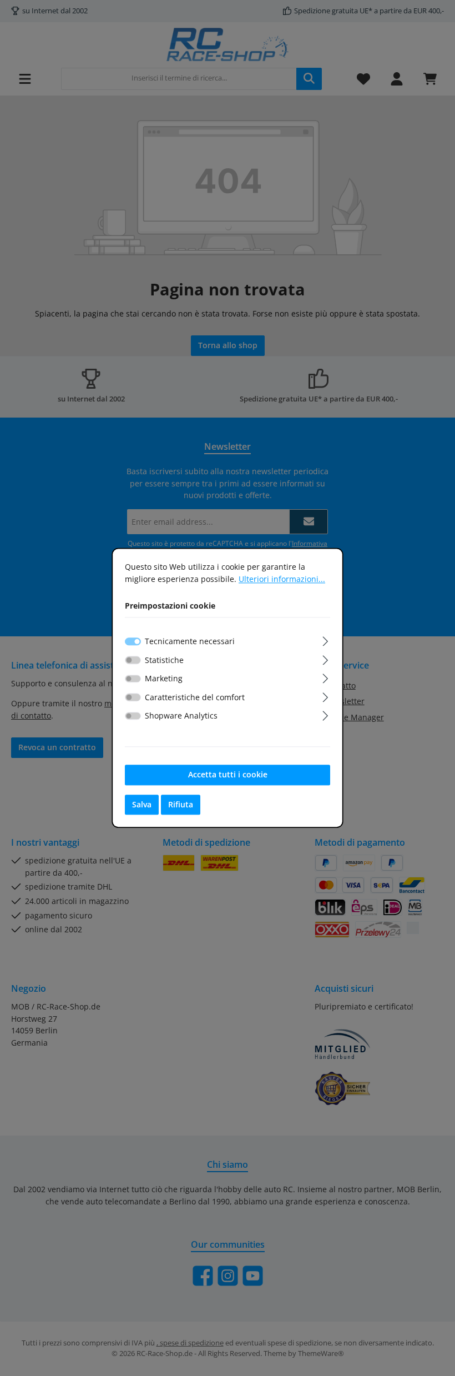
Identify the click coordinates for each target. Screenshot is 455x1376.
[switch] (133, 660)
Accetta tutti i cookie (227, 774)
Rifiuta (180, 804)
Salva (141, 804)
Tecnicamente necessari (190, 641)
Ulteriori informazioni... (282, 579)
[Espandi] (325, 639)
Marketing (164, 678)
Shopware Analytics (181, 716)
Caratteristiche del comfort (195, 697)
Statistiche (164, 660)
